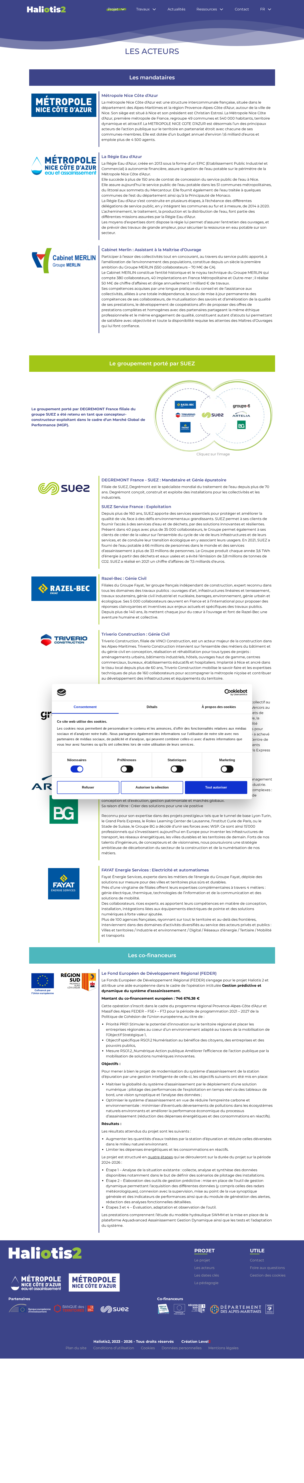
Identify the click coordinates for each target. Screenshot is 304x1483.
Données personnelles (182, 1348)
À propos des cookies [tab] (219, 707)
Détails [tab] (152, 707)
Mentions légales (223, 1348)
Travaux (143, 9)
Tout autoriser (216, 787)
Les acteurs (204, 1268)
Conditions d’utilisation (113, 1348)
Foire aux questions (267, 1268)
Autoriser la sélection (152, 787)
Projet (113, 9)
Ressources (207, 9)
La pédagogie (206, 1283)
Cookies (148, 1348)
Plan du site (76, 1348)
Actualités (176, 9)
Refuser (88, 787)
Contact (242, 9)
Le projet (202, 1260)
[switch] (127, 769)
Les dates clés (206, 1275)
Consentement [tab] (85, 707)
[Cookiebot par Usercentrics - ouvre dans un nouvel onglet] (227, 692)
